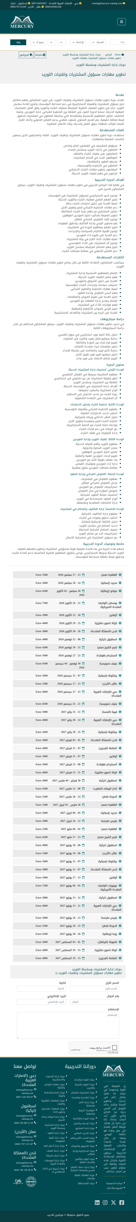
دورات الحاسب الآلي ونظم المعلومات (82, 1139)
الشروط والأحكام (115, 1188)
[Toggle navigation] (121, 21)
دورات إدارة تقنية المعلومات (57, 1139)
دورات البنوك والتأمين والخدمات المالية (85, 1161)
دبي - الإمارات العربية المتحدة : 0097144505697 (55, 3)
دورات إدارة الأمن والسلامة (87, 1104)
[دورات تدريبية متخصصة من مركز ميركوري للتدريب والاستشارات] (22, 22)
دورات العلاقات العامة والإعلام (84, 1177)
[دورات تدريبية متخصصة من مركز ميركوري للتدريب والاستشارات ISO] (31, 1182)
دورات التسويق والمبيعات (83, 1146)
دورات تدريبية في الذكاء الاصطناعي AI (53, 1170)
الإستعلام (113, 1009)
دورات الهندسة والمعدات (83, 1097)
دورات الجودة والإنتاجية (84, 1118)
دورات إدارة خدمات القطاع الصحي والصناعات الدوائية (82, 1169)
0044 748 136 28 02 (23, 1170)
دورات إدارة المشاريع (85, 1128)
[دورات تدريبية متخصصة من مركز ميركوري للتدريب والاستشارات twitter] (113, 1203)
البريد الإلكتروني (56, 996)
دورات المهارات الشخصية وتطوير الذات (53, 1110)
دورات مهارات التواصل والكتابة (54, 1086)
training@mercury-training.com (24, 1091)
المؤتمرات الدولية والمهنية (86, 1112)
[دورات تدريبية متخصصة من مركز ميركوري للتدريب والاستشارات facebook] (121, 1203)
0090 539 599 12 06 (23, 1123)
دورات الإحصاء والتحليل (84, 1123)
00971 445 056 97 (24, 1097)
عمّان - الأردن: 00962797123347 (25, 7)
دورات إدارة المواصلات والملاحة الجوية (54, 1162)
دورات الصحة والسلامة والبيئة (54, 1094)
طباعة (39, 54)
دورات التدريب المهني (84, 1133)
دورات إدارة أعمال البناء (54, 1146)
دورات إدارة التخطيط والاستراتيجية (55, 1078)
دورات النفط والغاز (86, 1183)
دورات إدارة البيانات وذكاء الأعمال (53, 1118)
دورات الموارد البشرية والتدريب (85, 1086)
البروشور (25, 54)
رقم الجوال (113, 996)
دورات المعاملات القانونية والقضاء (53, 1102)
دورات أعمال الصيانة (55, 1155)
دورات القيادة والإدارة (84, 1079)
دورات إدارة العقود (56, 1133)
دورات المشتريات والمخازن (83, 1092)
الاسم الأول (112, 983)
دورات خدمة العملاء (56, 1151)
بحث (18, 42)
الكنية (62, 983)
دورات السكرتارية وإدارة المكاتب (84, 1152)
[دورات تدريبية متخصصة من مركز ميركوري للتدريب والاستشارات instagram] (105, 1203)
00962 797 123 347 (24, 1144)
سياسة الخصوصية (114, 1183)
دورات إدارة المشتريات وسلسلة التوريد (54, 1126)
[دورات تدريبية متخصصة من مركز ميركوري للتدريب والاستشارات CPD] (18, 1182)
